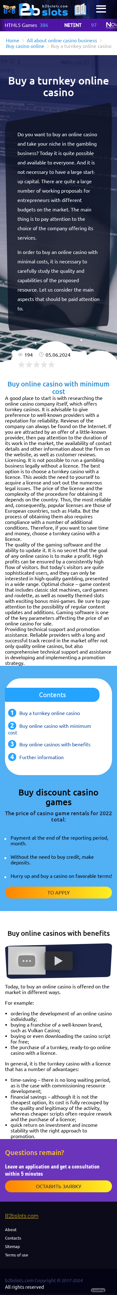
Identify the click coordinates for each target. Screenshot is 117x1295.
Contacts (13, 1238)
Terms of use (16, 1255)
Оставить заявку (58, 1186)
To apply (58, 892)
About (11, 1229)
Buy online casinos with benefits (54, 744)
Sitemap (12, 1246)
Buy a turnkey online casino (49, 713)
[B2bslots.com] (43, 9)
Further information (41, 757)
